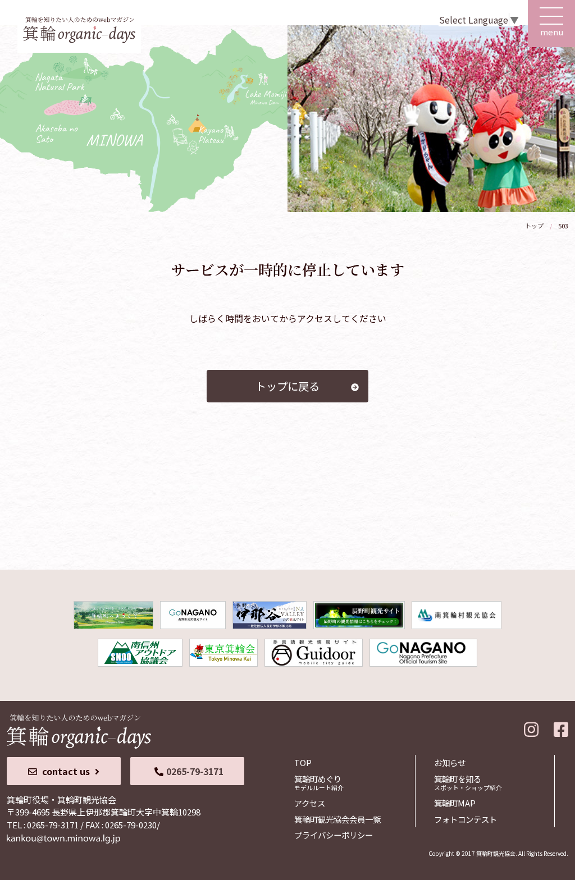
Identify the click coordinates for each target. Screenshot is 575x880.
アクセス (309, 803)
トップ (534, 225)
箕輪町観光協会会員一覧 (337, 819)
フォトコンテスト (465, 819)
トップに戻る (287, 386)
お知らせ (450, 762)
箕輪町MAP (455, 803)
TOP (303, 762)
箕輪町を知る (468, 782)
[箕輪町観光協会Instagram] (531, 726)
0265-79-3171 (194, 771)
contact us (66, 771)
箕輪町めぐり (319, 782)
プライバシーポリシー (333, 835)
